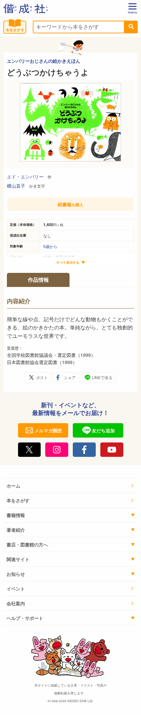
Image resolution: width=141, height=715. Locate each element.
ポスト (42, 377)
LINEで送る (102, 377)
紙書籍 (70, 204)
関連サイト (18, 559)
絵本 (47, 256)
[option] (70, 124)
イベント (16, 588)
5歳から (50, 246)
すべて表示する (67, 262)
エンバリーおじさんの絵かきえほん (43, 61)
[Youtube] (111, 449)
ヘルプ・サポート (25, 618)
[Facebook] (84, 449)
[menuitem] (70, 485)
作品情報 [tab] (38, 279)
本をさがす (18, 500)
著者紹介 (16, 529)
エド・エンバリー (25, 176)
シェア (70, 377)
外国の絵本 (65, 256)
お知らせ (16, 574)
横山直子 (16, 185)
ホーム (13, 485)
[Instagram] (56, 449)
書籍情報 (16, 515)
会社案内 (16, 603)
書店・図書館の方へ (27, 544)
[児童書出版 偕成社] (25, 8)
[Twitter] (29, 449)
